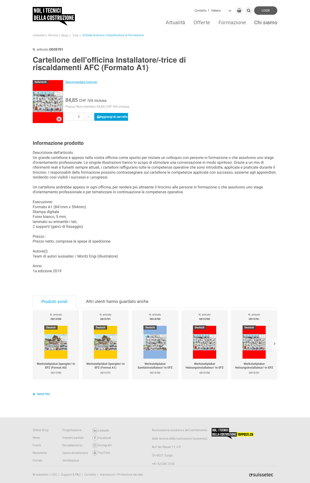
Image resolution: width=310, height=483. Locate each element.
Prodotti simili (54, 301)
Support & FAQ (71, 474)
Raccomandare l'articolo (81, 82)
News (36, 437)
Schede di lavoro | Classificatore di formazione (113, 35)
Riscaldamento (72, 445)
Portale (37, 460)
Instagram (105, 445)
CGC (55, 474)
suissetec (39, 35)
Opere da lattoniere (75, 453)
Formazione (232, 22)
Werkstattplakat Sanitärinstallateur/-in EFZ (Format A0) (155, 366)
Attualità (175, 22)
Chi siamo (265, 22)
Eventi (37, 445)
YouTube (104, 452)
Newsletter (40, 453)
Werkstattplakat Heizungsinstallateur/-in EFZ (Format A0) (205, 366)
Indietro (43, 394)
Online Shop (41, 430)
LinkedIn (103, 430)
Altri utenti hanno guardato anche (117, 301)
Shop (64, 35)
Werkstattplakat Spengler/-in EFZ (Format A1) (105, 365)
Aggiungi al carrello (114, 116)
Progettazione (72, 430)
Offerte (202, 22)
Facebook (104, 438)
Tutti (75, 35)
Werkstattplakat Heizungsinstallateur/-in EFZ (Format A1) (254, 366)
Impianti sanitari (73, 437)
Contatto (200, 10)
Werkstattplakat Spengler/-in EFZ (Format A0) (56, 365)
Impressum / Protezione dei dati (121, 474)
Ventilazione (70, 460)
